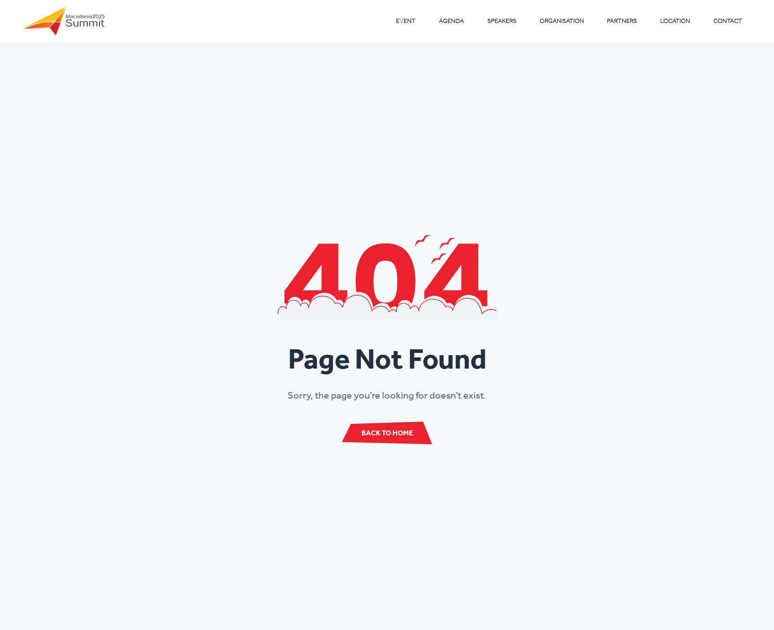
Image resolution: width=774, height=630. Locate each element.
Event (406, 21)
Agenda (451, 21)
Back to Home (387, 432)
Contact (728, 21)
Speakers (501, 21)
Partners (622, 21)
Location (675, 21)
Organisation (562, 21)
